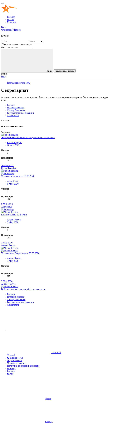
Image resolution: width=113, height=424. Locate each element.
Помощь (11, 368)
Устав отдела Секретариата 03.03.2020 (20, 253)
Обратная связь (14, 360)
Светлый (56, 352)
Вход (3, 76)
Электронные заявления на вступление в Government (28, 137)
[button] (29, 330)
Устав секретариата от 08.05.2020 (17, 176)
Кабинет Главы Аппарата (14, 214)
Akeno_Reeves (14, 219)
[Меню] (2, 3)
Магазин (11, 22)
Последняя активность (18, 83)
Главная (11, 17)
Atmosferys (12, 181)
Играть (10, 19)
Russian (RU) (16, 358)
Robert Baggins (14, 142)
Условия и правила (16, 363)
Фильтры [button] (5, 120)
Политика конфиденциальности (23, 366)
